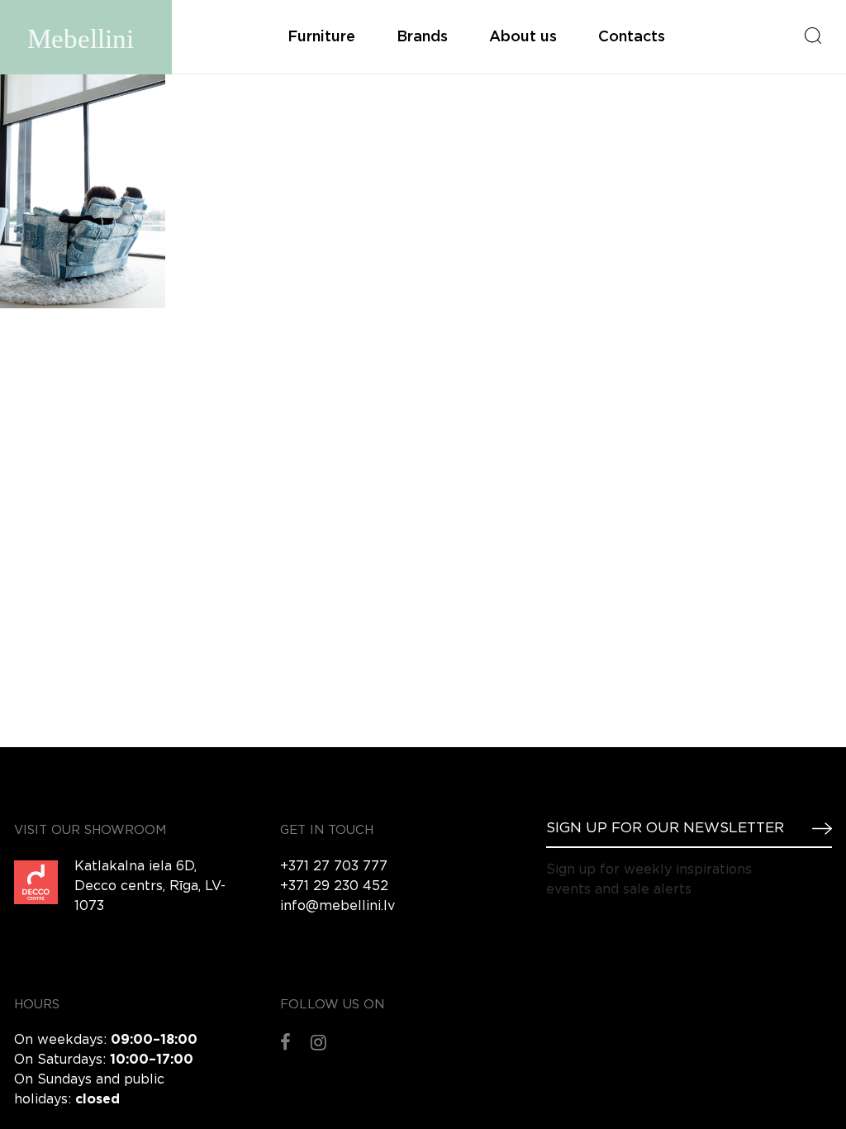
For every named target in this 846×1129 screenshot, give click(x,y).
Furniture (321, 37)
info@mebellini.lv (337, 906)
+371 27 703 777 (333, 866)
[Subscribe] (815, 828)
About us (523, 37)
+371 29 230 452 (334, 886)
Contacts (631, 37)
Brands (422, 37)
